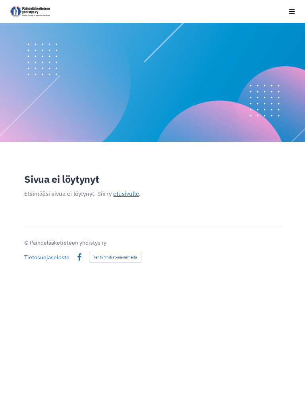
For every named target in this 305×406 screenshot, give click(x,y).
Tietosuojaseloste (46, 257)
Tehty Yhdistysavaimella (115, 257)
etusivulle (126, 193)
